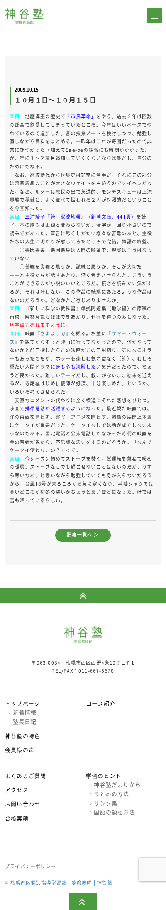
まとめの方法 (109, 794)
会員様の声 (19, 750)
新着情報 (22, 712)
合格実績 (17, 818)
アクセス (17, 789)
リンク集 (103, 803)
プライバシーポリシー (30, 866)
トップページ (22, 703)
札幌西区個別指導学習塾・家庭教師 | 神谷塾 (61, 882)
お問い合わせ (22, 804)
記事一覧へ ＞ (83, 534)
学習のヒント (103, 775)
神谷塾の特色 (22, 736)
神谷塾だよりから (115, 784)
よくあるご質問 (25, 775)
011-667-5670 (96, 670)
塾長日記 (22, 721)
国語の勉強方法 (112, 812)
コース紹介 (100, 703)
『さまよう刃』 (53, 333)
